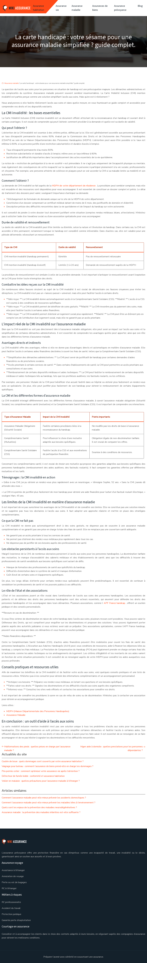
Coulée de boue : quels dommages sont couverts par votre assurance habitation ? (43, 761)
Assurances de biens (100, 8)
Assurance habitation (38, 8)
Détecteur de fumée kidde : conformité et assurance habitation (33, 776)
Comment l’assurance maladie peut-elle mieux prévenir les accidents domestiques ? (44, 797)
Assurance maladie (77, 8)
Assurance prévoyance (120, 8)
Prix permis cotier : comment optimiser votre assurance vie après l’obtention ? (41, 771)
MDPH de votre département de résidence (74, 185)
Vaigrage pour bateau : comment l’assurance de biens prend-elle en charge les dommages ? (47, 766)
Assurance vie (61, 8)
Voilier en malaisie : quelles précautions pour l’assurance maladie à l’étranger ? (41, 780)
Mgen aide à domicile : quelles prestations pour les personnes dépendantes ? (111, 748)
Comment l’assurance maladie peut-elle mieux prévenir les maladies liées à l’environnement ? (48, 802)
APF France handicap (115, 603)
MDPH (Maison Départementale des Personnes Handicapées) (37, 711)
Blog (140, 6)
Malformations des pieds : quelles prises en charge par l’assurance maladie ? (37, 748)
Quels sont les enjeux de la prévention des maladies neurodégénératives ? (39, 807)
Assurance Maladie (15, 715)
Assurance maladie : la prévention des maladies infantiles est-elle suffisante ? (41, 812)
